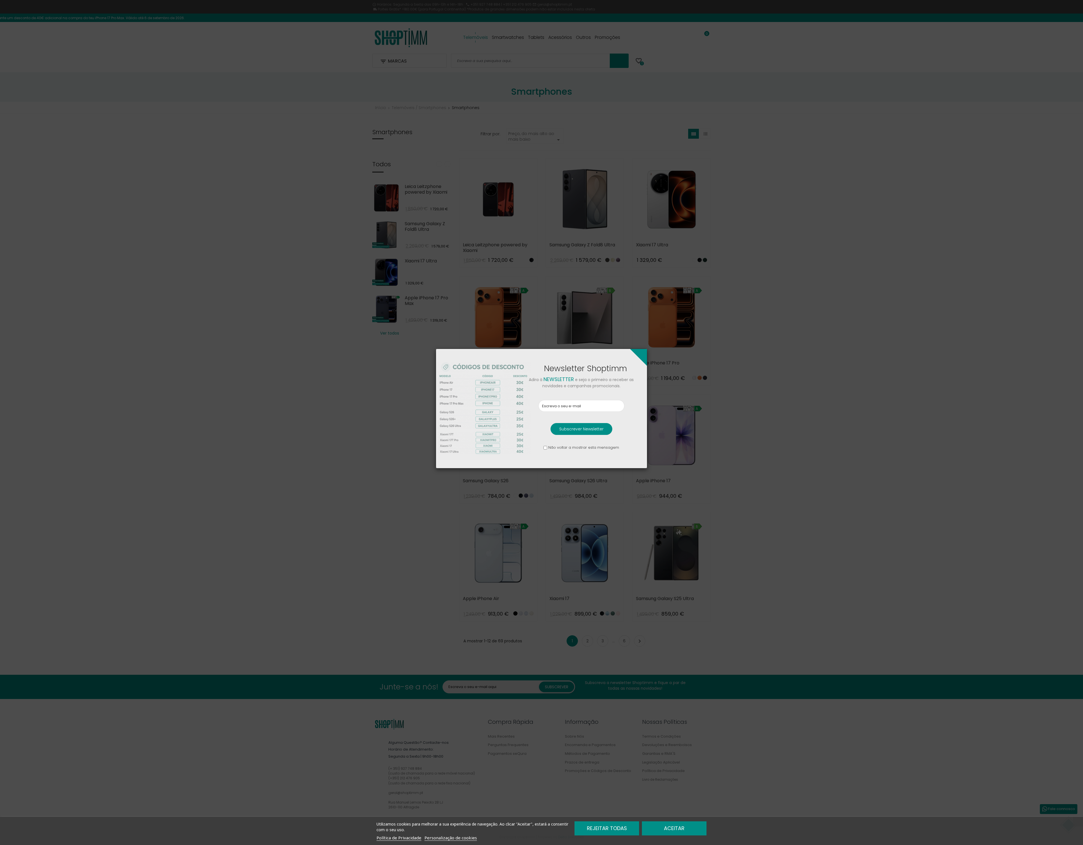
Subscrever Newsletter (581, 429)
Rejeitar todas (607, 828)
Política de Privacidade (399, 837)
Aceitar (674, 828)
